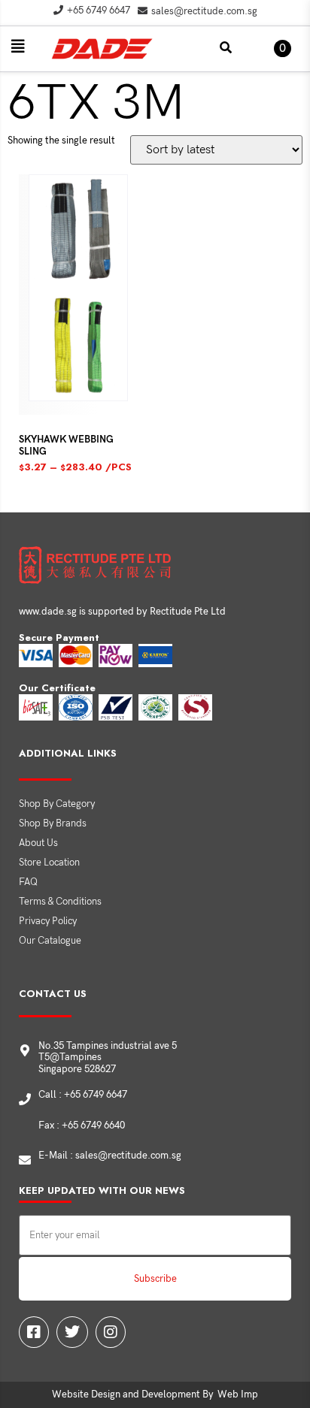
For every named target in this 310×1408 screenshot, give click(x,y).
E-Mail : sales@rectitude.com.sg (109, 1156)
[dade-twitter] (72, 1332)
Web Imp (237, 1394)
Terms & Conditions (60, 902)
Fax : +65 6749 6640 (81, 1125)
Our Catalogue (50, 941)
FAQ (28, 882)
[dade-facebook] (34, 1332)
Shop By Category (57, 804)
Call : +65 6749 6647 (82, 1095)
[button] (18, 46)
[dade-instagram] (111, 1332)
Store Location (49, 863)
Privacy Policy (48, 921)
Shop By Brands (53, 823)
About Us (38, 843)
